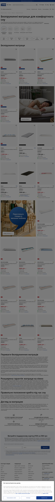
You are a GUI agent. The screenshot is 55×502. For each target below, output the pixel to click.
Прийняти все (44, 497)
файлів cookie (45, 493)
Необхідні (28, 497)
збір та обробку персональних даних (22, 493)
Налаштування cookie (11, 497)
